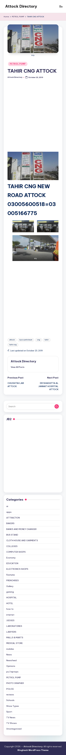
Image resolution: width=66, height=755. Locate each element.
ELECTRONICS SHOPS (17, 569)
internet (10, 614)
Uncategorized (13, 728)
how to (10, 609)
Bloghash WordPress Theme (33, 750)
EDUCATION (12, 563)
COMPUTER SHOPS (16, 551)
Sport (9, 711)
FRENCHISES (12, 580)
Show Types (12, 706)
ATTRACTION (13, 517)
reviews (10, 694)
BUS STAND (12, 534)
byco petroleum (25, 340)
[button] (17, 367)
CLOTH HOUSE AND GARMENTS (22, 540)
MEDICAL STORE (14, 643)
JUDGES (10, 620)
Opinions (10, 666)
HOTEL (9, 603)
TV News (10, 717)
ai (7, 506)
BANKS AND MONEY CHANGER (21, 529)
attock (12, 340)
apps (9, 512)
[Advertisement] (33, 117)
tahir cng (13, 345)
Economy (11, 557)
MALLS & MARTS (14, 637)
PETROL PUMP (18, 64)
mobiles (10, 649)
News (9, 654)
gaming (10, 591)
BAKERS (10, 523)
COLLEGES (11, 546)
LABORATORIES (14, 626)
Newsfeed (11, 660)
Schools (10, 700)
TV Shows (11, 723)
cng (38, 340)
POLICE (10, 689)
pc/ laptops (12, 671)
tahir (47, 340)
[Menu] (60, 6)
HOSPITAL (11, 597)
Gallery (10, 586)
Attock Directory (21, 6)
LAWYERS (11, 631)
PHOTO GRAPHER (15, 683)
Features (10, 574)
